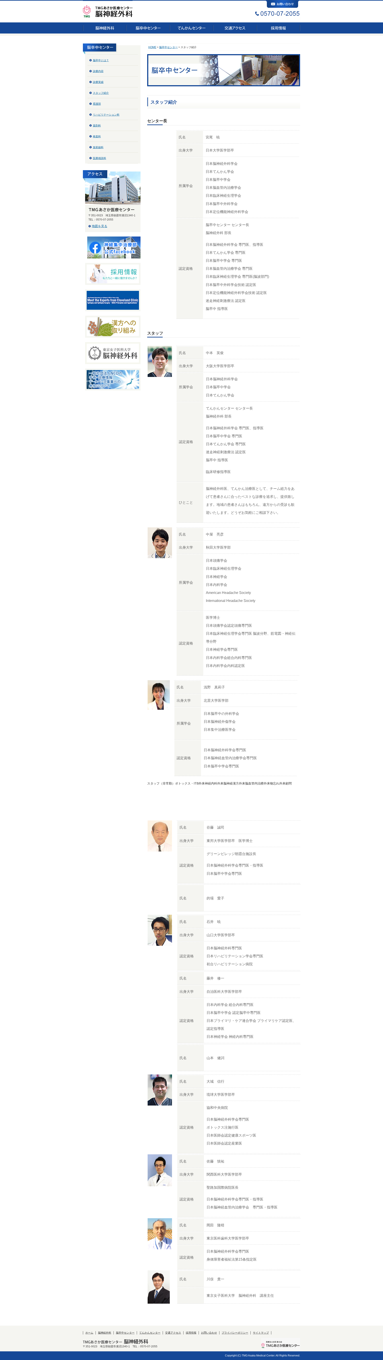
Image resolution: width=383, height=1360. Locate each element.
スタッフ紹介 (101, 93)
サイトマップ (261, 1332)
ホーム (89, 1332)
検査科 (97, 136)
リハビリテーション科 (106, 114)
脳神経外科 (104, 1332)
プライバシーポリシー (235, 1332)
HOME (152, 47)
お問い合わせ (209, 1332)
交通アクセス (173, 1332)
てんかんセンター (149, 1332)
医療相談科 (99, 158)
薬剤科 (97, 125)
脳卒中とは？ (101, 60)
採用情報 (191, 1332)
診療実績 (98, 82)
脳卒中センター (168, 47)
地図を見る (99, 226)
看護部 (97, 103)
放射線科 (98, 147)
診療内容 (98, 71)
